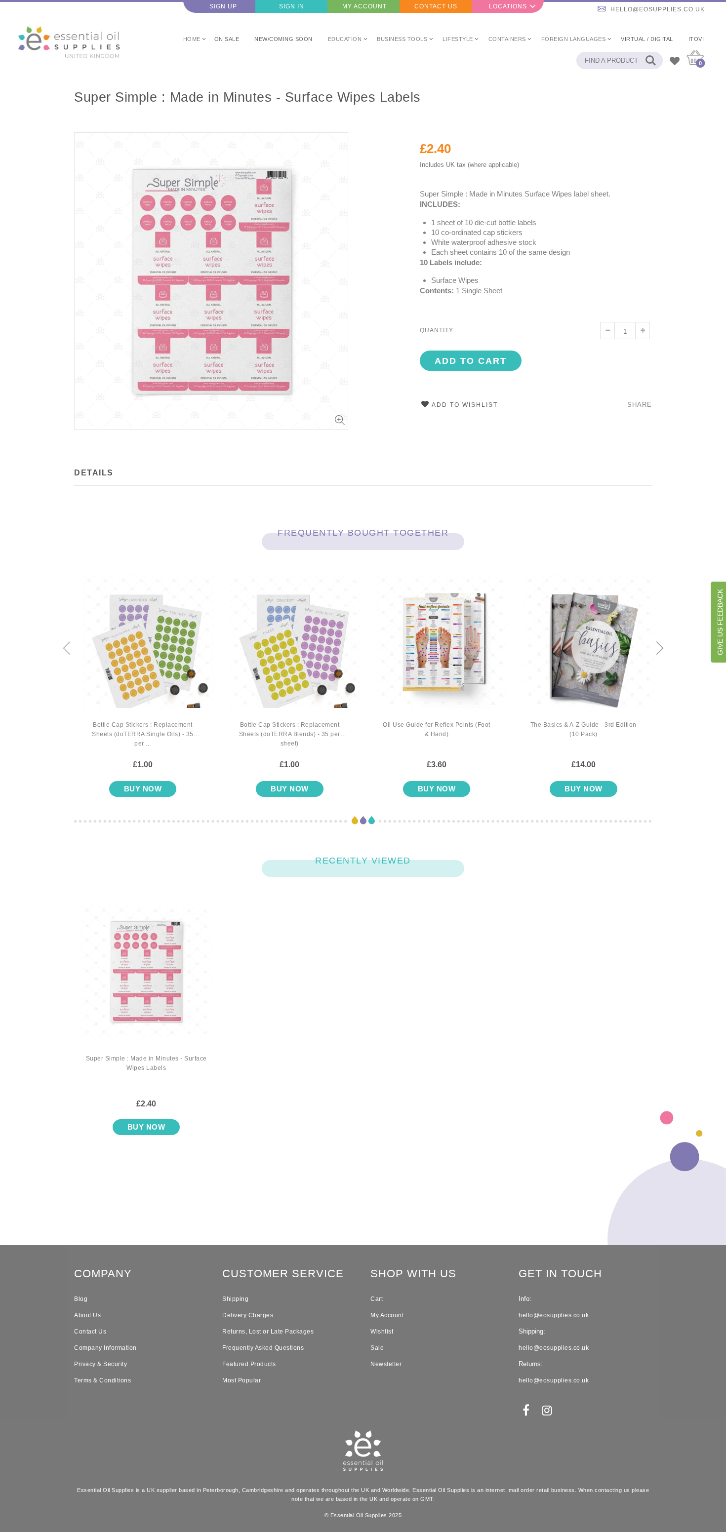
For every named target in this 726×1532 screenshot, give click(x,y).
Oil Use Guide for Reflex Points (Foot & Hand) (436, 729)
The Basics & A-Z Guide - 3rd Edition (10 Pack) (583, 729)
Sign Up (223, 6)
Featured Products (249, 1364)
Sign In (291, 6)
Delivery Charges (247, 1315)
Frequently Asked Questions (263, 1347)
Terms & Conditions (102, 1380)
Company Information (105, 1347)
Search (650, 60)
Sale (377, 1347)
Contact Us (435, 6)
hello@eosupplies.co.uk (657, 9)
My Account (364, 6)
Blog (80, 1299)
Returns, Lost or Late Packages (268, 1331)
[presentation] (66, 648)
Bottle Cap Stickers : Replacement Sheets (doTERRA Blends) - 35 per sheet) (289, 734)
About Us (87, 1315)
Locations (508, 6)
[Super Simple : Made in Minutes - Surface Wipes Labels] (146, 979)
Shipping (235, 1299)
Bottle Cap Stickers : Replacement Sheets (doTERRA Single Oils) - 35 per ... (143, 734)
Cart (376, 1299)
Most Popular (241, 1380)
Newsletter (386, 1364)
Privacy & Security (100, 1364)
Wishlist (381, 1331)
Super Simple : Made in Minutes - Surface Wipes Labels (247, 97)
